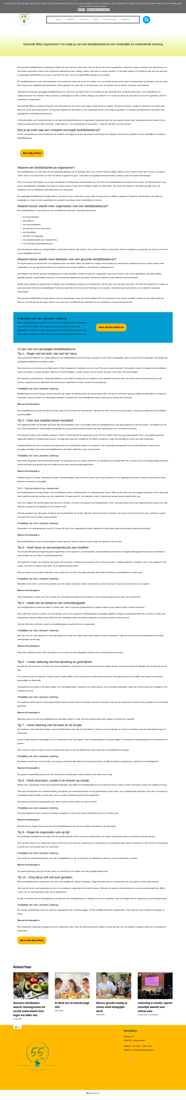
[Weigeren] (182, 6)
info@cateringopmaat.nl (143, 1050)
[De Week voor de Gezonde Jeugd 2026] (72, 973)
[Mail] (137, 1060)
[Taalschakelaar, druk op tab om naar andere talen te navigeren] (17, 1027)
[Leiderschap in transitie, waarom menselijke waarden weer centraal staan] (155, 973)
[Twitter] (125, 1060)
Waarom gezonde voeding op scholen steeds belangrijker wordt (111, 1007)
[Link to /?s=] (146, 20)
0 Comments (153, 1015)
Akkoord (81, 10)
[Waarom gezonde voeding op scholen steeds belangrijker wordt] (113, 973)
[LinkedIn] (133, 1060)
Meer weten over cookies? (98, 10)
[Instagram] (129, 1060)
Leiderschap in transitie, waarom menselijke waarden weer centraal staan (155, 1007)
